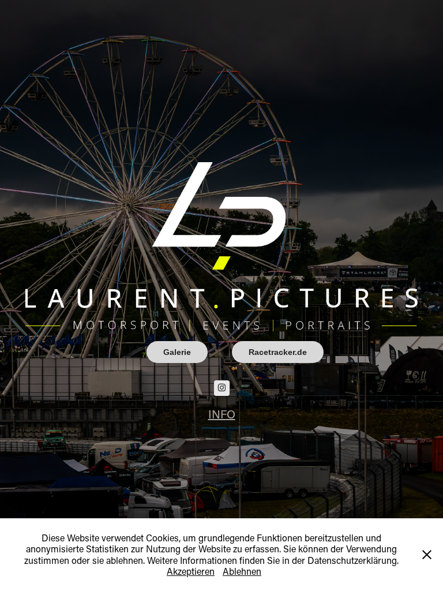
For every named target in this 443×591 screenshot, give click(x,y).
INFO (221, 413)
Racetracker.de (278, 352)
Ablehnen (242, 571)
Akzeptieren (191, 571)
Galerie (177, 352)
